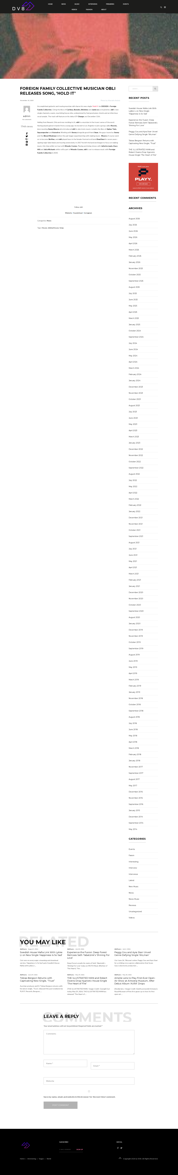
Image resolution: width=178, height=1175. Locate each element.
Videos (74, 9)
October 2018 (135, 704)
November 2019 (136, 636)
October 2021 (135, 530)
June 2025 (133, 300)
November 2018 (136, 698)
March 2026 (134, 250)
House (44, 228)
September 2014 (136, 823)
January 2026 (134, 262)
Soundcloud (77, 213)
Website (68, 213)
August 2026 (134, 219)
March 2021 (134, 574)
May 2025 (133, 306)
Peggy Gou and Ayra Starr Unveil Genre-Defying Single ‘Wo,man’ (132, 953)
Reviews (132, 905)
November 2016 (136, 798)
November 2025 (136, 268)
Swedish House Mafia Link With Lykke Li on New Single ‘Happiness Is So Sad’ (143, 111)
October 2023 (135, 399)
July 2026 (133, 225)
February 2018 (135, 754)
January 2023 (134, 443)
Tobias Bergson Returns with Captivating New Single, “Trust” (37, 979)
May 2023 (133, 424)
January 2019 (134, 692)
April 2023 (133, 430)
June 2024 (133, 349)
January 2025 (134, 324)
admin (26, 116)
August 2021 (134, 543)
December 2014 (136, 817)
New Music (134, 886)
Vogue (41, 1159)
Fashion (89, 9)
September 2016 (136, 804)
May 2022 (133, 486)
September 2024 (136, 337)
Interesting (134, 862)
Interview (133, 868)
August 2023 (134, 405)
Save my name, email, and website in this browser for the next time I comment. (80, 1097)
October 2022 (135, 462)
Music (77, 4)
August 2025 (134, 287)
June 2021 (133, 555)
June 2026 (133, 231)
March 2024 (134, 368)
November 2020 (136, 598)
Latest (131, 880)
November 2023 (136, 393)
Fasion (131, 855)
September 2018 (136, 711)
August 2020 (134, 617)
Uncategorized (135, 911)
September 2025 (136, 281)
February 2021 (135, 580)
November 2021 (136, 524)
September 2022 (136, 468)
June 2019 (133, 661)
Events (126, 4)
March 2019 (134, 680)
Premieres (110, 4)
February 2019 (135, 686)
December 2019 (136, 630)
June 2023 (133, 418)
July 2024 (133, 343)
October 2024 (135, 331)
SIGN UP (79, 1149)
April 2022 (133, 493)
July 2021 (133, 549)
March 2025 (134, 318)
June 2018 (133, 729)
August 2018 (134, 717)
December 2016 (136, 792)
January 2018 (134, 761)
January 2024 (134, 380)
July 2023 (133, 412)
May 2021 (133, 561)
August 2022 (134, 474)
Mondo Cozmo (71, 146)
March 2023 (134, 437)
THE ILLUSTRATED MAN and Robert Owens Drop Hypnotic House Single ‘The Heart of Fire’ (143, 152)
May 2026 (133, 237)
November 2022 (136, 455)
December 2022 (136, 449)
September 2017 (136, 773)
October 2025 (135, 275)
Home (50, 4)
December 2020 (136, 592)
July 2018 (133, 723)
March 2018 (134, 748)
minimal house (53, 228)
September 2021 (136, 536)
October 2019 (135, 642)
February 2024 (135, 374)
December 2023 (136, 387)
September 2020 (136, 611)
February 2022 (135, 505)
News (63, 4)
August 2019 (134, 655)
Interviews (92, 4)
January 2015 (134, 810)
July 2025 (133, 293)
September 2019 (136, 648)
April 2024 (133, 362)
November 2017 (136, 767)
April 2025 (133, 312)
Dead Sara (100, 139)
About (103, 9)
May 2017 (133, 786)
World (49, 1159)
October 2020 (135, 605)
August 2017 (134, 779)
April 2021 (133, 567)
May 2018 (133, 736)
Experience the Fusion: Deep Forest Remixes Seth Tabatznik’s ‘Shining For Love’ (143, 123)
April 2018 (133, 742)
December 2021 (136, 518)
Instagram (88, 213)
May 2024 (133, 356)
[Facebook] (27, 133)
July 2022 (133, 480)
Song (62, 228)
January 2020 (135, 623)
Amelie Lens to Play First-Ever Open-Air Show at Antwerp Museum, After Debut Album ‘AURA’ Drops (134, 981)
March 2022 (134, 499)
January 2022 (134, 511)
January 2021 (134, 586)
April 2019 (133, 673)
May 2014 (133, 829)
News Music (134, 899)
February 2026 (135, 256)
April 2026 (133, 243)
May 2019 (133, 667)
